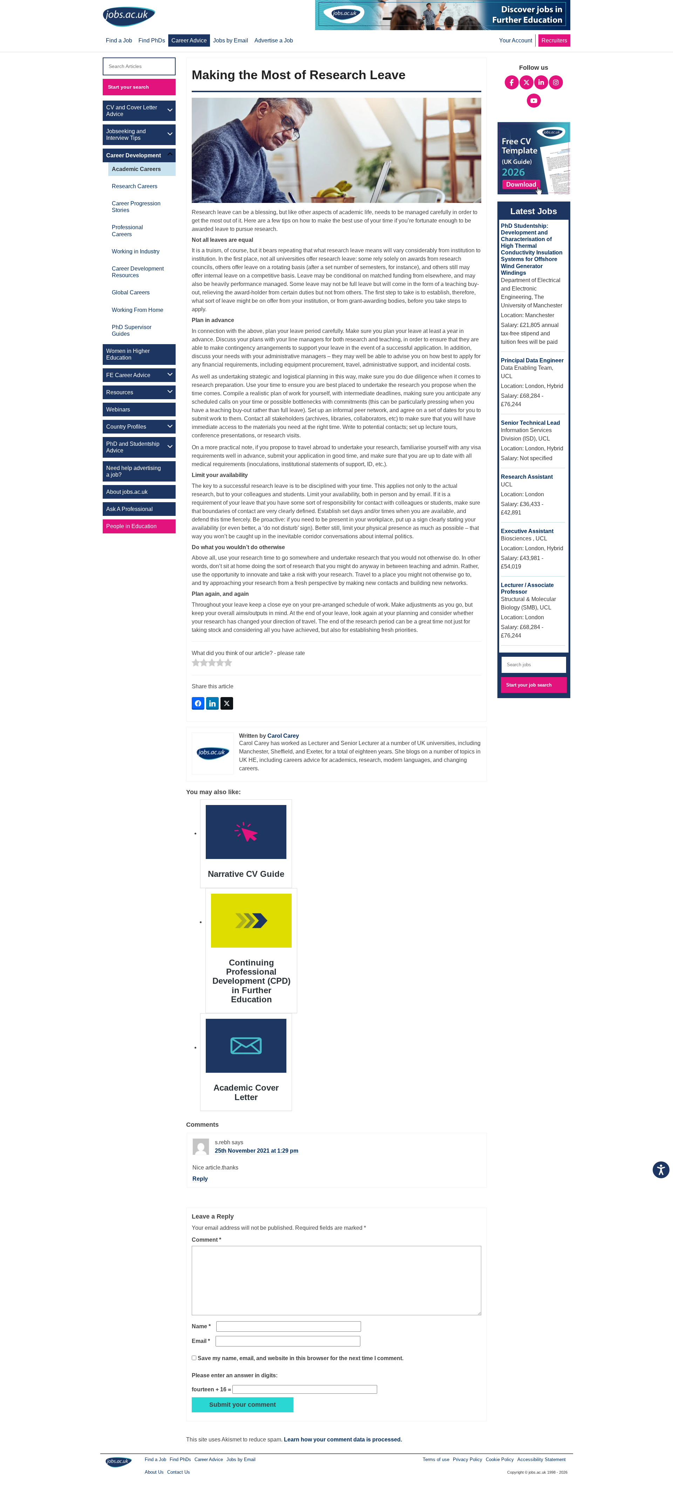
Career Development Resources (138, 272)
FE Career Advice (128, 375)
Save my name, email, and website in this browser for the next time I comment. (300, 1358)
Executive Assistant (527, 531)
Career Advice (209, 1459)
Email (201, 1341)
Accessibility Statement (541, 1459)
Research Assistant (527, 477)
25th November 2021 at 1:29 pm (256, 1151)
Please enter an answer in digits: (235, 1375)
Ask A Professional (129, 509)
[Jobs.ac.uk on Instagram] (556, 82)
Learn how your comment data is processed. (343, 1439)
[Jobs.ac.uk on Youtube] (533, 100)
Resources (119, 392)
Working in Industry (135, 251)
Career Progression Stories (136, 206)
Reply (200, 1179)
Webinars (118, 409)
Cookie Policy (500, 1459)
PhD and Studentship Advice (132, 447)
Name (201, 1326)
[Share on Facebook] (198, 703)
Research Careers (134, 186)
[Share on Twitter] (226, 703)
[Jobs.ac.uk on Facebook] (511, 82)
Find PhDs (180, 1459)
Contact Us (178, 1472)
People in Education (131, 526)
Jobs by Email (241, 1459)
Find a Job (155, 1459)
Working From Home (137, 310)
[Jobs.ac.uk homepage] (131, 16)
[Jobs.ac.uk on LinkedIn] (541, 82)
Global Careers (131, 292)
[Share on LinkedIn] (212, 703)
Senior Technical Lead (530, 423)
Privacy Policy (467, 1459)
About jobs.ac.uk (127, 492)
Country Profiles (126, 427)
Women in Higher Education (128, 354)
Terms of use (436, 1459)
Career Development (133, 155)
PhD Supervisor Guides (131, 330)
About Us (154, 1472)
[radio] (196, 663)
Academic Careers (136, 169)
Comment (206, 1240)
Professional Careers (127, 230)
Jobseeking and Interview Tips (126, 134)
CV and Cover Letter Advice (131, 110)
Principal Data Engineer (532, 360)
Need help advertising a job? (133, 471)
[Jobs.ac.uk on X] (526, 82)
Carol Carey (283, 736)
